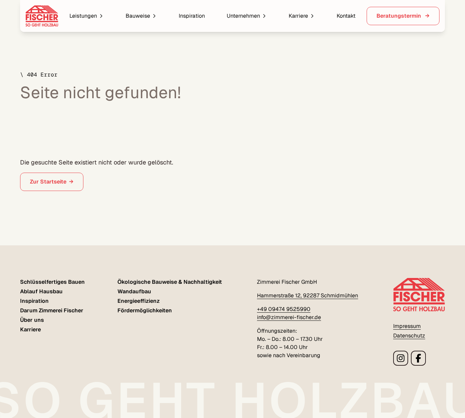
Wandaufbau (134, 291)
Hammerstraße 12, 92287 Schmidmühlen (307, 295)
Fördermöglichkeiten (144, 310)
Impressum (407, 326)
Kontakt (346, 15)
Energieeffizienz (138, 300)
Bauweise (138, 15)
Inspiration (192, 15)
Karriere (298, 15)
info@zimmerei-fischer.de (289, 317)
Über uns (32, 320)
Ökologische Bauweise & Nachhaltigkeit (169, 281)
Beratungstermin (399, 15)
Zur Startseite (48, 181)
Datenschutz (409, 335)
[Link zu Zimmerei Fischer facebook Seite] (418, 358)
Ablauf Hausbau (41, 291)
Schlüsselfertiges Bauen (52, 281)
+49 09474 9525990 (283, 309)
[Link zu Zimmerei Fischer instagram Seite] (400, 358)
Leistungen (83, 15)
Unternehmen (243, 15)
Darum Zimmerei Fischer (51, 310)
